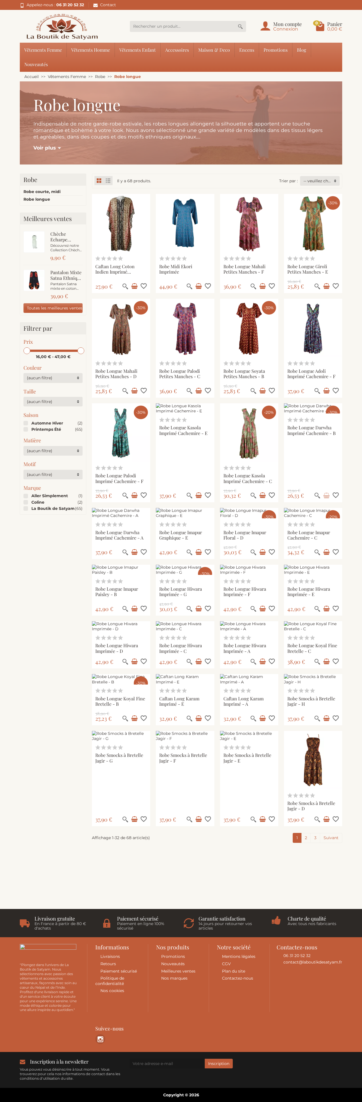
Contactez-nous (237, 978)
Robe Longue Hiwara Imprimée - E (308, 591)
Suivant (331, 837)
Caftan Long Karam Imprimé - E (179, 701)
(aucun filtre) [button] (39, 377)
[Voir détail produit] (326, 495)
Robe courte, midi (42, 191)
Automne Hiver (47, 423)
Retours (108, 963)
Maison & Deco (214, 50)
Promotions (276, 50)
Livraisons (110, 956)
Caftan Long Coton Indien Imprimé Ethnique (115, 271)
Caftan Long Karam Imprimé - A (243, 701)
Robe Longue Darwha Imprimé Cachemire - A (119, 535)
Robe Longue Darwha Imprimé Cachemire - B (311, 430)
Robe (30, 179)
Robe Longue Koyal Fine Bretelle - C (312, 648)
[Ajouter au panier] (134, 286)
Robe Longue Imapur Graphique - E (180, 535)
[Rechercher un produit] (240, 26)
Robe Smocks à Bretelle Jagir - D (311, 805)
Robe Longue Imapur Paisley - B (116, 591)
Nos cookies (112, 990)
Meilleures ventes (178, 971)
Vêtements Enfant (137, 50)
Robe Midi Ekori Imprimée (175, 269)
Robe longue (36, 199)
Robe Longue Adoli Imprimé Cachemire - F (311, 373)
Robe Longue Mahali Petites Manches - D (116, 373)
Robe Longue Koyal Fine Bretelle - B (120, 701)
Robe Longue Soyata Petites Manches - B (244, 373)
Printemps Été (46, 429)
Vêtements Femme (43, 50)
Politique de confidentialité (109, 981)
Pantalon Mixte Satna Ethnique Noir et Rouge (66, 277)
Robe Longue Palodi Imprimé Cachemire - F (119, 478)
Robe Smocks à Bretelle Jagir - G (119, 757)
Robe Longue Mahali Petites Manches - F (244, 269)
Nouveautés (36, 64)
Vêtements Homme (90, 50)
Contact (108, 4)
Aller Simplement (49, 495)
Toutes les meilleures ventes (54, 308)
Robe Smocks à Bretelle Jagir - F (183, 757)
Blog (301, 50)
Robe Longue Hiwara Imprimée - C (180, 648)
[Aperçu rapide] (125, 286)
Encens (246, 50)
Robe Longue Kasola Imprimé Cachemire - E (183, 430)
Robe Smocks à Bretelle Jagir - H (311, 701)
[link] (100, 1039)
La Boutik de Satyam (53, 508)
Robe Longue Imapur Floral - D (244, 535)
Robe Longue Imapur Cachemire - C (308, 535)
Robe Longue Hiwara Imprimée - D (116, 648)
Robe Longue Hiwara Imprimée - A (244, 648)
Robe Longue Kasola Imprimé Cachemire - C (247, 478)
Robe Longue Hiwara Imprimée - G (180, 591)
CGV (226, 963)
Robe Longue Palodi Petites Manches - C (179, 373)
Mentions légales (238, 956)
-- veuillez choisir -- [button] (321, 180)
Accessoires (177, 50)
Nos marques (174, 978)
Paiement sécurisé (118, 971)
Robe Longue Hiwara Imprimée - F (244, 591)
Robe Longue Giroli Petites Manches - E (307, 269)
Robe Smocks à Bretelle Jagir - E (247, 757)
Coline (37, 502)
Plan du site (233, 971)
